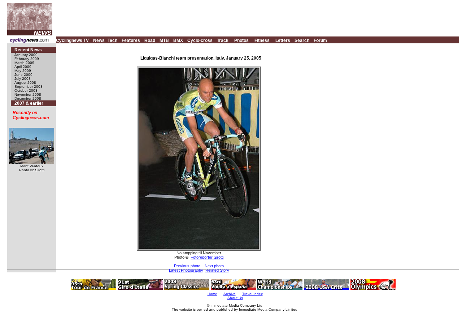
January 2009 (26, 55)
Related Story (217, 270)
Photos (241, 40)
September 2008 (28, 87)
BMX (178, 40)
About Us (235, 298)
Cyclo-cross (200, 40)
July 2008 (22, 79)
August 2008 (25, 83)
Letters (282, 40)
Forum (320, 40)
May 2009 (22, 71)
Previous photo (187, 266)
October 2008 (26, 90)
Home (212, 294)
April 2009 (22, 67)
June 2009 (23, 75)
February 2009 (26, 59)
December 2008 (27, 98)
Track (222, 40)
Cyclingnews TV (72, 40)
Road (149, 40)
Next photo (214, 266)
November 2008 (27, 94)
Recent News (28, 49)
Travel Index (252, 294)
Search (302, 40)
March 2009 (24, 63)
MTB (164, 40)
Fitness (262, 40)
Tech (112, 40)
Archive (229, 294)
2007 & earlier (28, 103)
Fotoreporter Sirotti (207, 257)
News (99, 40)
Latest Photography (186, 270)
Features (131, 40)
